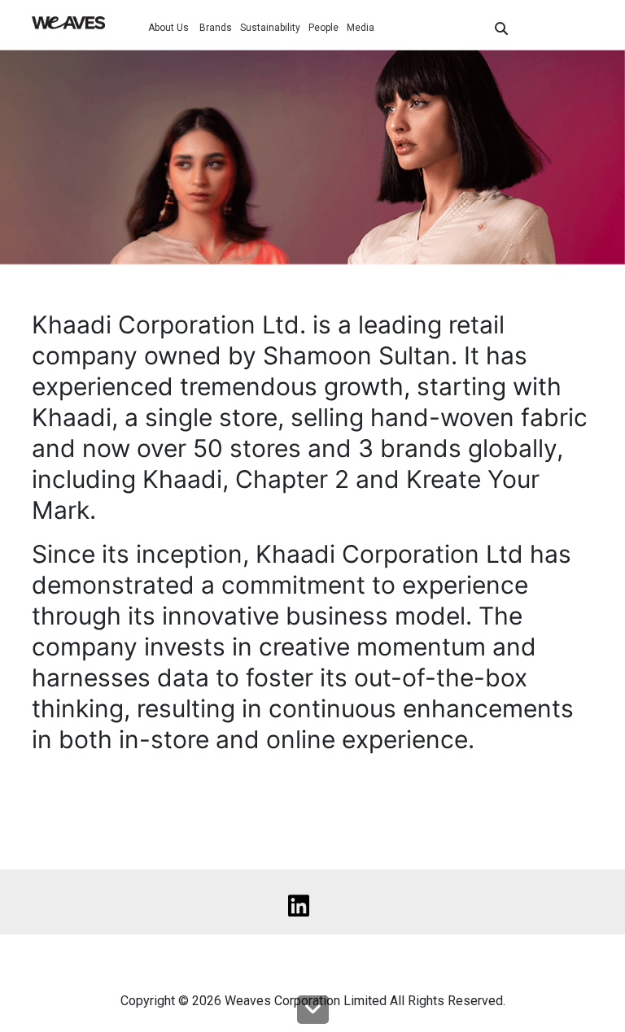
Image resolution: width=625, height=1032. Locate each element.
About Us (169, 27)
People (323, 27)
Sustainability (270, 27)
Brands (215, 27)
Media (360, 27)
